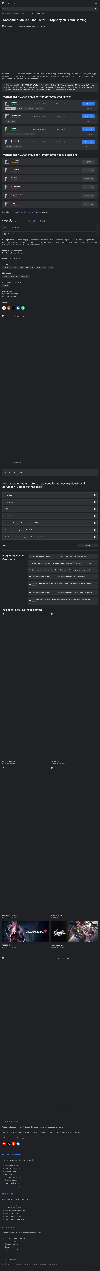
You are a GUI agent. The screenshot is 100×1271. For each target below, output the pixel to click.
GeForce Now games (13, 1168)
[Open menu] (96, 3)
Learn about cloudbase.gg (14, 1138)
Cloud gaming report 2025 (15, 1219)
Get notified (88, 170)
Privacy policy (93, 1268)
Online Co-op (25, 276)
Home (4, 13)
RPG (38, 267)
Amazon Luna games (13, 1177)
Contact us (9, 1247)
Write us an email (11, 1250)
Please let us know (26, 212)
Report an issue (11, 1241)
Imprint (85, 1268)
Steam (6, 285)
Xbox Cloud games (12, 1183)
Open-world (30, 267)
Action (6, 267)
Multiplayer (14, 276)
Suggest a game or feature (15, 1238)
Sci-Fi (44, 267)
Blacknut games (11, 1180)
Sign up (88, 162)
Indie (21, 267)
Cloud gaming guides (13, 1216)
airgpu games (10, 1174)
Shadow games (10, 1171)
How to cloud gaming (13, 1205)
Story (51, 267)
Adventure (14, 267)
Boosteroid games (12, 1166)
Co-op (6, 276)
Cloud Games (11, 13)
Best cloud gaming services (15, 1211)
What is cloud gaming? (13, 1208)
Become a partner (11, 1244)
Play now (88, 104)
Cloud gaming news (12, 1213)
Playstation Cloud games (14, 1186)
